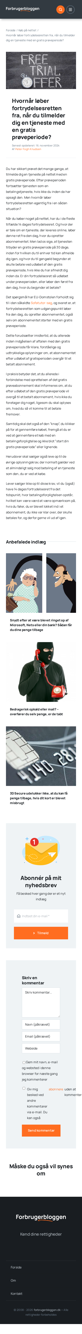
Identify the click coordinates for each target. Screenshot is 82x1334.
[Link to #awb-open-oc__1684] (70, 9)
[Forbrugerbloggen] (22, 7)
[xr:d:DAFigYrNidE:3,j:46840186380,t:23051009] (41, 53)
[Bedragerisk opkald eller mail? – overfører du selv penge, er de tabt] (41, 645)
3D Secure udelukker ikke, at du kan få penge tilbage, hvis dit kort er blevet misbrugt (38, 798)
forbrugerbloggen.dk (47, 1310)
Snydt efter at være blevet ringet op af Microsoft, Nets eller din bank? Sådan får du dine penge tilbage (41, 625)
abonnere (56, 1089)
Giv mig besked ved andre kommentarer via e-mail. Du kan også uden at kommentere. (43, 1103)
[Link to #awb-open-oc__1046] (60, 9)
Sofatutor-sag (41, 303)
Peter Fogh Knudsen (28, 149)
